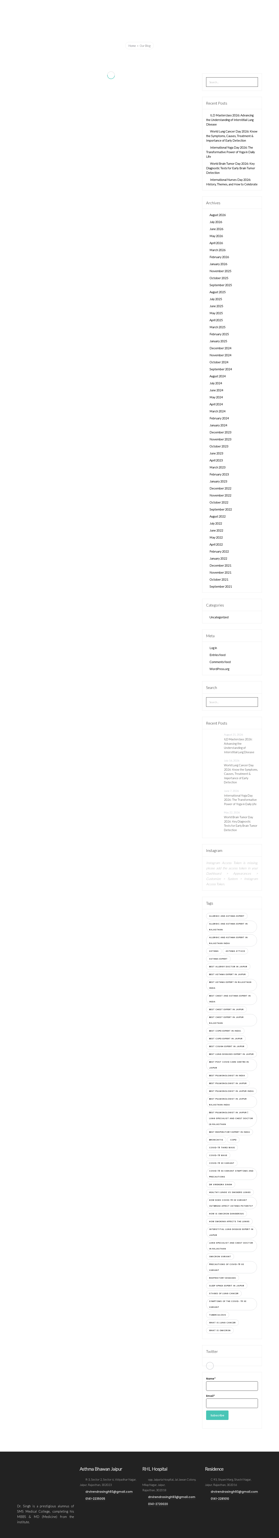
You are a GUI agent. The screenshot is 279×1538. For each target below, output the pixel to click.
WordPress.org (219, 669)
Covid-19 (247, 6)
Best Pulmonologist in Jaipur (228, 1083)
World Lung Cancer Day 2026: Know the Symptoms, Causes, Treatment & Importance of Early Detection (231, 135)
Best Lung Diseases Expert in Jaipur (231, 1054)
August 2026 (218, 215)
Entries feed (217, 655)
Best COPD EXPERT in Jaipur (226, 1038)
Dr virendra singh (220, 1184)
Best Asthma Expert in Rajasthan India (230, 985)
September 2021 (221, 586)
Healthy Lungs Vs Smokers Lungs (230, 1192)
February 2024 (219, 418)
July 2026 (216, 222)
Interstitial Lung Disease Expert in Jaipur (231, 1232)
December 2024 (220, 348)
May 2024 (216, 397)
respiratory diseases (222, 1278)
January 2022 (218, 558)
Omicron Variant (220, 1256)
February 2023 (219, 474)
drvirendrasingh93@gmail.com (109, 1492)
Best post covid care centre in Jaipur (229, 1065)
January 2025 (218, 341)
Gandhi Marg (173, 6)
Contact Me (265, 6)
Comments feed (220, 662)
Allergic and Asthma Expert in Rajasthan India (228, 940)
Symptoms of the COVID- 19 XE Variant (227, 1304)
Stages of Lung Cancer (224, 1293)
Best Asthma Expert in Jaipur (227, 974)
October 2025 (219, 278)
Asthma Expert (218, 958)
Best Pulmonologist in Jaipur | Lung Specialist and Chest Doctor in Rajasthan (231, 1118)
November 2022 (220, 495)
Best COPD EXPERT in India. (225, 1030)
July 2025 (216, 299)
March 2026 (217, 250)
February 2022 (219, 551)
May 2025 (216, 313)
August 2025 (218, 292)
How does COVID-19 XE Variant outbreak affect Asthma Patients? (231, 1203)
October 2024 (219, 362)
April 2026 (216, 243)
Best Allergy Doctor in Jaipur (228, 966)
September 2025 (221, 285)
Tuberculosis (217, 1314)
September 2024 (221, 369)
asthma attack (235, 951)
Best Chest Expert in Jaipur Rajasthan (226, 1020)
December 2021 (220, 565)
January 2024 (218, 425)
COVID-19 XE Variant (221, 1163)
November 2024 (220, 355)
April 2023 (216, 460)
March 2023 (217, 467)
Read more (67, 165)
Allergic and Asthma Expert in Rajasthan (228, 926)
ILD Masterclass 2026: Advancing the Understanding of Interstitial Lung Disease (230, 119)
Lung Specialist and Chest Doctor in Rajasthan (231, 1245)
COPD (233, 1139)
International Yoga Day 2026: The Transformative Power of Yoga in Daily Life (230, 152)
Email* (210, 1396)
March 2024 (217, 411)
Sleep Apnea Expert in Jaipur (226, 1285)
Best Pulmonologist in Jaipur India (231, 1091)
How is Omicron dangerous (226, 1213)
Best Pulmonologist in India (227, 1075)
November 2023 (220, 439)
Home (112, 6)
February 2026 (219, 257)
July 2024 (216, 383)
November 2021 (220, 572)
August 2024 (218, 376)
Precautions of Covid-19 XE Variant (226, 1267)
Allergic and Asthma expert (226, 916)
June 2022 (216, 530)
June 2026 (216, 229)
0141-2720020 (158, 1504)
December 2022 (220, 488)
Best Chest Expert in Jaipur (226, 1009)
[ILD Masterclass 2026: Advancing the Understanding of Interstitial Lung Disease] (213, 740)
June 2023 (216, 453)
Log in (213, 648)
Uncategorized (219, 617)
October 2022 (219, 502)
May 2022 (216, 537)
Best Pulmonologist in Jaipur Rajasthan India (228, 1101)
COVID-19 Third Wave (222, 1147)
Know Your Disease (198, 6)
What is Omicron (220, 1330)
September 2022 (221, 509)
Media (222, 6)
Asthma (214, 951)
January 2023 (218, 481)
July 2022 (216, 523)
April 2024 (216, 404)
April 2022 (216, 544)
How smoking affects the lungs (229, 1221)
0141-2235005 (95, 1499)
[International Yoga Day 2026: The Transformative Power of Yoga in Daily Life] (213, 796)
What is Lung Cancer (222, 1322)
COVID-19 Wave (218, 1155)
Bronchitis (216, 1139)
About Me (127, 6)
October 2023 (219, 446)
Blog (234, 6)
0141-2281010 (220, 1499)
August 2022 (218, 516)
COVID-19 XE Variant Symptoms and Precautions (231, 1173)
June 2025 (216, 306)
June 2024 (216, 390)
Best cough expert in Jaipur (226, 1046)
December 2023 (220, 432)
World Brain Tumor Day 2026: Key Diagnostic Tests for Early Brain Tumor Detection (230, 168)
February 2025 (219, 334)
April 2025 (216, 320)
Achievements (147, 6)
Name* (211, 1379)
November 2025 (220, 271)
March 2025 (217, 327)
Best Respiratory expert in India (229, 1132)
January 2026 (218, 264)
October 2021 (219, 579)
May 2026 (216, 236)
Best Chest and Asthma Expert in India (230, 998)
